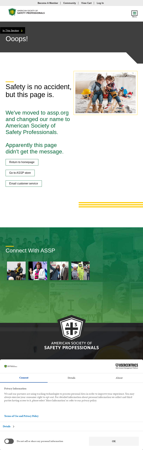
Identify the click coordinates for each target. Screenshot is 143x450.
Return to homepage (22, 162)
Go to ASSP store (20, 172)
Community (69, 3)
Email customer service (23, 183)
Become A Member (48, 3)
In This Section (11, 30)
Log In (100, 3)
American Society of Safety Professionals (26, 13)
